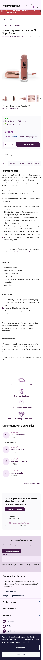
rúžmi (11, 252)
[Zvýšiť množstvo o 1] (13, 144)
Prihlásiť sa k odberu (11, 551)
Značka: (11, 25)
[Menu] (38, 5)
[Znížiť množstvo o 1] (5, 144)
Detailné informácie (9, 108)
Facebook (11, 631)
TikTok (9, 626)
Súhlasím (21, 654)
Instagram (10, 621)
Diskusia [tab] (21, 163)
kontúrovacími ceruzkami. (23, 252)
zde (28, 642)
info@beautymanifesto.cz (17, 523)
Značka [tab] (29, 163)
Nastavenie (20, 648)
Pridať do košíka (28, 144)
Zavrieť (17, 155)
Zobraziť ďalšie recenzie (31, 484)
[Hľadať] (27, 5)
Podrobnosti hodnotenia (31, 36)
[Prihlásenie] (22, 6)
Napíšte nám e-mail (15, 509)
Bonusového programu (28, 137)
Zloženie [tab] (37, 163)
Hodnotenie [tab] (13, 163)
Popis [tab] (4, 163)
